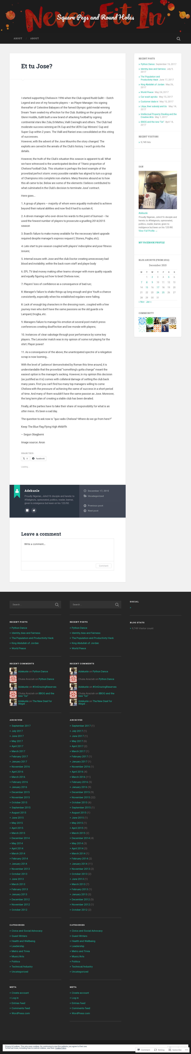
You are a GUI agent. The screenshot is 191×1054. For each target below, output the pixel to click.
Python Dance (148, 64)
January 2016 (19, 787)
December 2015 (21, 792)
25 (163, 292)
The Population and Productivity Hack (150, 78)
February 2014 (20, 858)
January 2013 (19, 894)
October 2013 (19, 873)
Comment (103, 565)
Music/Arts (18, 956)
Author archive (27, 510)
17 (158, 287)
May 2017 (17, 741)
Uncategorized (96, 496)
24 (158, 292)
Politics (16, 961)
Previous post (95, 505)
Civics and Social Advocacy (27, 930)
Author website (34, 510)
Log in (15, 997)
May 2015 (17, 822)
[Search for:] (35, 604)
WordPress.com (21, 1013)
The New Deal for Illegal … (35, 702)
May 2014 (17, 843)
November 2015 (21, 797)
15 (147, 287)
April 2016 (17, 771)
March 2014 (18, 853)
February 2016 (20, 782)
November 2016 (21, 766)
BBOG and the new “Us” (152, 122)
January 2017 (19, 761)
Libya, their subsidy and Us (154, 106)
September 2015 (21, 807)
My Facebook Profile (152, 242)
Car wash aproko (149, 96)
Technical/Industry (22, 966)
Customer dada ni (149, 101)
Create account (20, 992)
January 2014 (19, 863)
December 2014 (21, 838)
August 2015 (19, 812)
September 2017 (21, 725)
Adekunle (143, 213)
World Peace (147, 92)
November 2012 (21, 904)
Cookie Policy (60, 1048)
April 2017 (17, 746)
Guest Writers (19, 935)
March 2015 (18, 833)
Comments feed (21, 1008)
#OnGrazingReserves (44, 686)
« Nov (141, 302)
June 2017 (18, 736)
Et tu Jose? (37, 66)
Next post (93, 510)
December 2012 (21, 899)
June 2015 (18, 817)
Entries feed (18, 1003)
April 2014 (17, 848)
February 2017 (20, 756)
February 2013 (20, 889)
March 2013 (18, 884)
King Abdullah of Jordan (152, 84)
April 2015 (17, 827)
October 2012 (19, 909)
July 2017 (17, 730)
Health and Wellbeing (23, 941)
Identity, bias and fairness (153, 69)
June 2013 (18, 878)
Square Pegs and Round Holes (95, 17)
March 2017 (18, 751)
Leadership (18, 946)
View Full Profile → (148, 230)
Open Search (178, 39)
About (18, 38)
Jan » (148, 302)
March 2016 (18, 776)
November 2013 (21, 868)
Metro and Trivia (21, 951)
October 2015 (19, 802)
